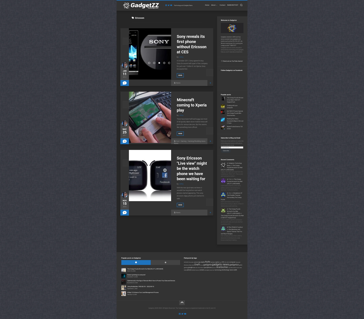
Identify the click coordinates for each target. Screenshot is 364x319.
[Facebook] (166, 5)
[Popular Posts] (165, 262)
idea (194, 267)
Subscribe (226, 150)
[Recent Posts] (136, 262)
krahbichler (222, 267)
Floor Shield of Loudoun (236, 227)
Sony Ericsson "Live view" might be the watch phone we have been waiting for (192, 168)
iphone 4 (214, 267)
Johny (181, 57)
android (196, 262)
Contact (222, 5)
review (193, 270)
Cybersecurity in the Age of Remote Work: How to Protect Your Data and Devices (151, 280)
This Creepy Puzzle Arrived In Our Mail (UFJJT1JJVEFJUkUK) (231, 168)
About (213, 5)
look (229, 267)
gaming (186, 267)
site (205, 270)
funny (201, 265)
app (199, 262)
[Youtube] (171, 5)
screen (202, 270)
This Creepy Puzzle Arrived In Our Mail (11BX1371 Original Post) (235, 100)
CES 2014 (227, 262)
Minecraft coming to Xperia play (192, 105)
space (208, 270)
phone (189, 270)
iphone (209, 267)
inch (196, 267)
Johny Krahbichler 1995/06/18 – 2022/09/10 (140, 286)
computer (232, 262)
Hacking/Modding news (196, 141)
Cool (177, 141)
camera (213, 262)
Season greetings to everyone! (136, 275)
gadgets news (220, 264)
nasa (240, 267)
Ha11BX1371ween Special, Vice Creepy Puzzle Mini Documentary (235, 113)
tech (213, 270)
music (237, 267)
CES (223, 262)
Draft (197, 264)
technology (218, 270)
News (178, 83)
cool (193, 265)
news (185, 270)
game (240, 265)
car (220, 262)
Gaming (183, 141)
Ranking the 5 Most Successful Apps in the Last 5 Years (235, 121)
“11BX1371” (232, 45)
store (211, 270)
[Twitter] (168, 5)
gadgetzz (234, 264)
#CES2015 (186, 262)
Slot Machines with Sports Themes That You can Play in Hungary (231, 231)
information (201, 267)
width (235, 270)
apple (203, 262)
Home (207, 5)
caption (217, 262)
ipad (205, 267)
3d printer (191, 262)
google (190, 267)
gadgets (207, 264)
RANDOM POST (232, 5)
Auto (207, 261)
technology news (227, 270)
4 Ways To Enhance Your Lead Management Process (143, 292)
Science (197, 270)
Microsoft (233, 267)
